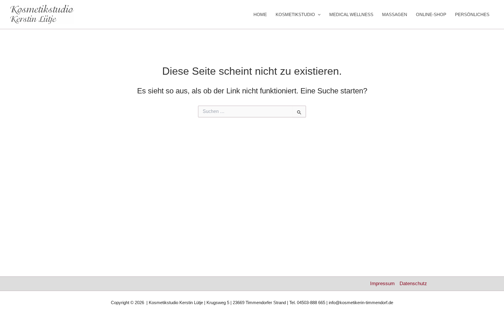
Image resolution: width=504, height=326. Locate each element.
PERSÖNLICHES (472, 14)
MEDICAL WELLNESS (351, 14)
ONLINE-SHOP (431, 14)
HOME (260, 14)
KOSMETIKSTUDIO (295, 14)
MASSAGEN (394, 14)
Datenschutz (413, 283)
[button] (318, 14)
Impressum (382, 283)
